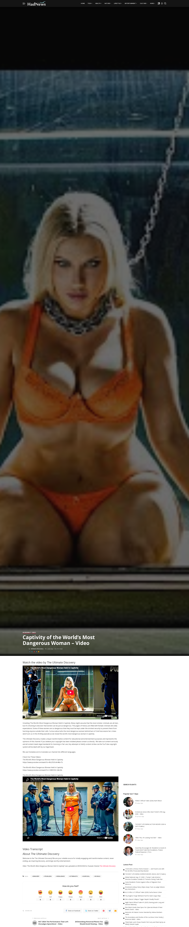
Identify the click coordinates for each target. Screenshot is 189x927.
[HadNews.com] (36, 3)
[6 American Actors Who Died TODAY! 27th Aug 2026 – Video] (128, 814)
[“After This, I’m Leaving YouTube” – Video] (128, 839)
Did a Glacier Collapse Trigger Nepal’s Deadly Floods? (142, 899)
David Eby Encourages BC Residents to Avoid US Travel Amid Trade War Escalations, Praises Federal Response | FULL (150, 850)
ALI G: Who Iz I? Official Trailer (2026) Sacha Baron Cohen (143, 892)
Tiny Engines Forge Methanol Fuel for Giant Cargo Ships (143, 896)
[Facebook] (30, 651)
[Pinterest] (34, 651)
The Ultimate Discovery (107, 866)
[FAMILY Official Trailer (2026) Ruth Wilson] (128, 802)
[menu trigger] (25, 3)
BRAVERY (36, 876)
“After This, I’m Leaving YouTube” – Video (148, 838)
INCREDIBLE (27, 632)
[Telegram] (36, 651)
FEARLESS (48, 876)
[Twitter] (32, 651)
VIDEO (34, 632)
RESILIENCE (61, 876)
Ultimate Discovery (37, 649)
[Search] (165, 3)
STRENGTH (74, 876)
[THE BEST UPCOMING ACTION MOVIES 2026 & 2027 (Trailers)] (128, 826)
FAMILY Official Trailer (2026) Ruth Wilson (148, 801)
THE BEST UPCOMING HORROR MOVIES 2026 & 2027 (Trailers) (145, 874)
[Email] (39, 651)
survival (86, 876)
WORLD (97, 876)
